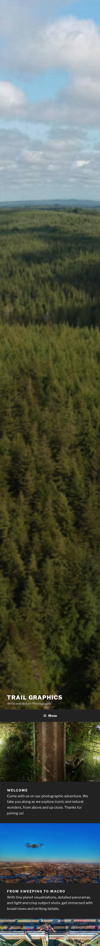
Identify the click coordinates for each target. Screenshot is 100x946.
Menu (52, 716)
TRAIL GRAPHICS (35, 697)
